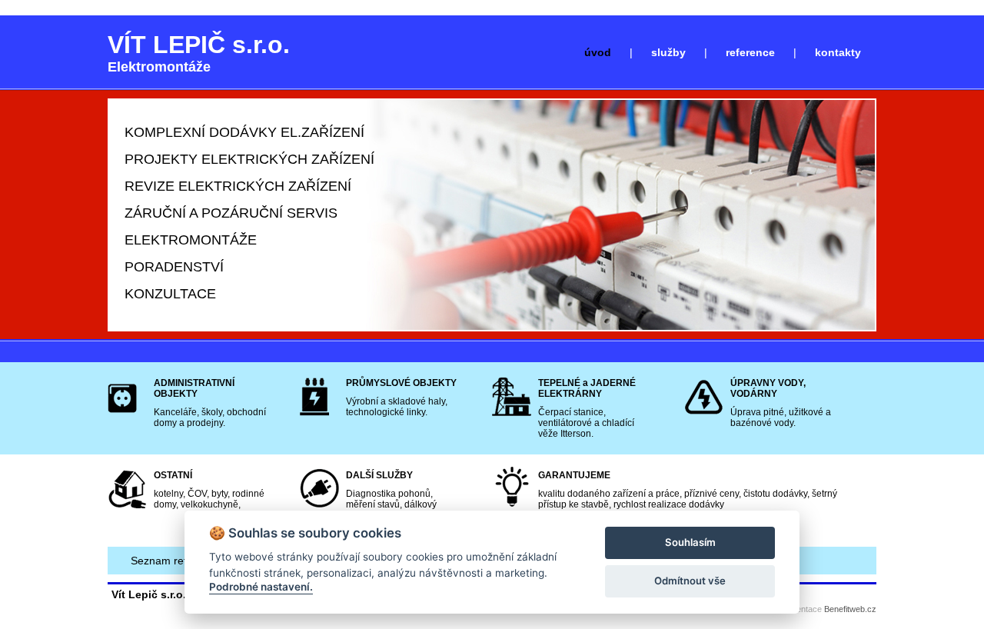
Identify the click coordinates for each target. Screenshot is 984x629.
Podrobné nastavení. (261, 587)
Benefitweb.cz (850, 609)
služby (668, 52)
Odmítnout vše (690, 580)
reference (750, 52)
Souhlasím (690, 542)
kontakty (838, 52)
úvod (597, 52)
